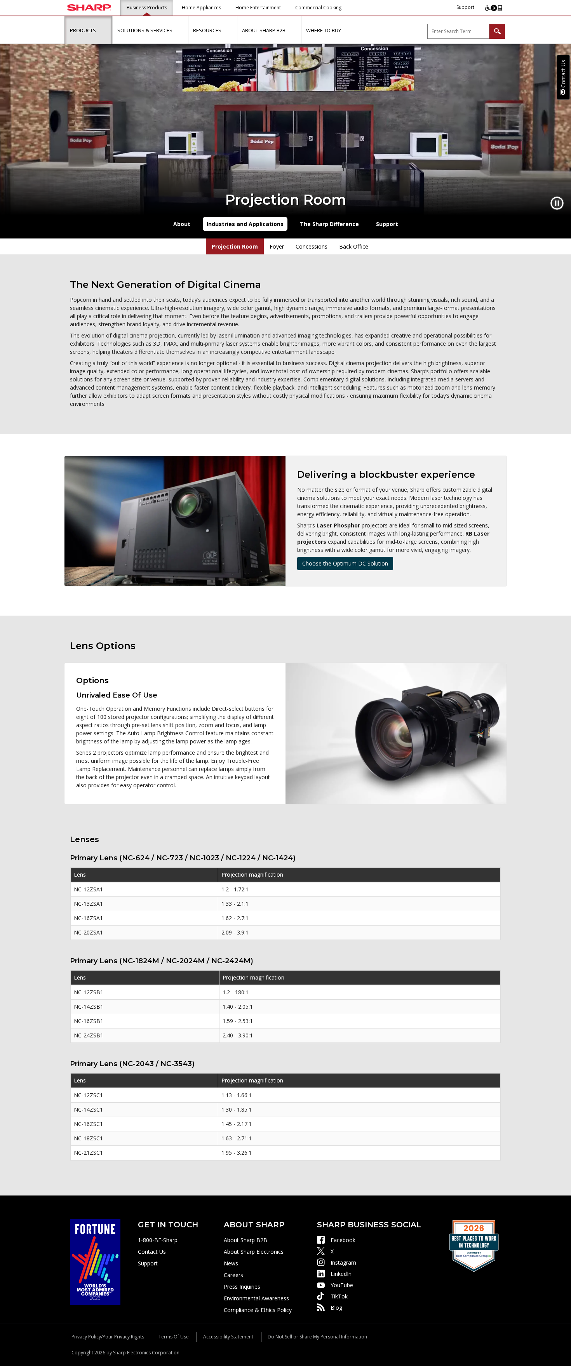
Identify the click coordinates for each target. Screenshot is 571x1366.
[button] (104, 30)
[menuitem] (88, 30)
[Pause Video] (557, 203)
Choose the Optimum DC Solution (345, 563)
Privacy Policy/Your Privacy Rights (107, 1336)
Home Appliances (201, 7)
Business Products (147, 7)
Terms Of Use (173, 1336)
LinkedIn (341, 1273)
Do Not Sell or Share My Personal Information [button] (317, 1336)
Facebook (343, 1240)
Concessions (311, 246)
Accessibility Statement (228, 1336)
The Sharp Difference (329, 224)
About (181, 224)
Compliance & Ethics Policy (258, 1310)
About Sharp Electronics (254, 1251)
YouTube (342, 1285)
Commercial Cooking (318, 7)
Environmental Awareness (256, 1298)
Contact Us (152, 1251)
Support (465, 7)
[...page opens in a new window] (95, 1261)
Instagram (343, 1262)
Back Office (353, 246)
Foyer (277, 246)
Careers (233, 1275)
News (231, 1263)
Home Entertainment (258, 7)
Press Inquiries (242, 1286)
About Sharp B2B (245, 1240)
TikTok (339, 1296)
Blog (336, 1307)
